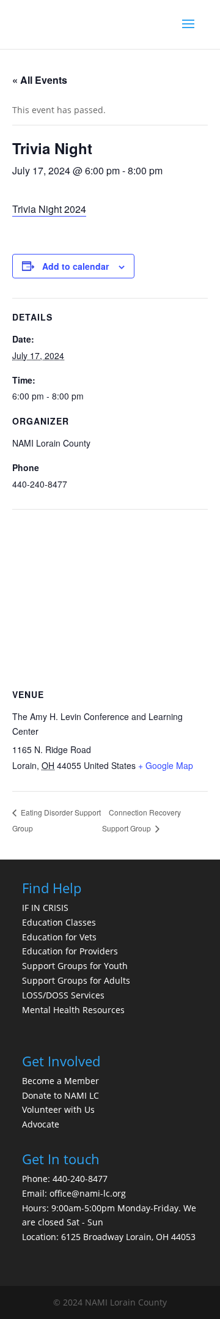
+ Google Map (165, 765)
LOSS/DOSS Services (63, 995)
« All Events (39, 80)
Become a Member (60, 1081)
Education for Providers (70, 951)
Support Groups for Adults (76, 980)
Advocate (40, 1124)
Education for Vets (59, 937)
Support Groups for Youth (75, 966)
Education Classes (59, 922)
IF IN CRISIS (45, 907)
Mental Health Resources (73, 1010)
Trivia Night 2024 (49, 209)
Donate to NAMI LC (60, 1095)
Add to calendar (75, 266)
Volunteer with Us (58, 1109)
